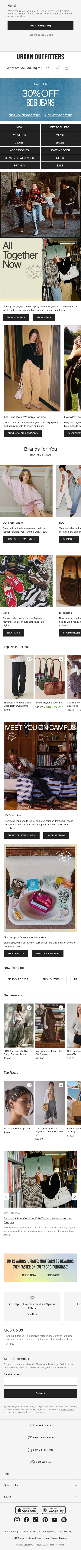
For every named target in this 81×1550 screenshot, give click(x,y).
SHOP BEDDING (56, 835)
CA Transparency (47, 1531)
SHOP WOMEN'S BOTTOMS (23, 433)
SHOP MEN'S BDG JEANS (58, 115)
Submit (40, 1393)
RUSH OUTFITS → (53, 979)
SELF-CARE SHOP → (19, 979)
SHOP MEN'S (44, 317)
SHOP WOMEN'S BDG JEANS (24, 115)
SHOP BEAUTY (16, 953)
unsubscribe (27, 1412)
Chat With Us (43, 1462)
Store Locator (43, 1425)
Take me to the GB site (40, 35)
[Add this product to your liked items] (29, 659)
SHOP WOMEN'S (16, 317)
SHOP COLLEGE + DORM (22, 835)
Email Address (12, 1374)
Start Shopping (40, 25)
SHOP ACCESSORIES (48, 953)
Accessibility (66, 1531)
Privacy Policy (11, 1531)
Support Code (34, 1538)
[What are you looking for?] (48, 68)
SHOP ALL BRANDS (40, 454)
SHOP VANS (13, 632)
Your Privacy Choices (56, 1538)
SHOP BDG (69, 539)
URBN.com (19, 1538)
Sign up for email (43, 1437)
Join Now (32, 1314)
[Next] (73, 1197)
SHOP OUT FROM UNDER (21, 539)
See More (9, 1344)
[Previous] (7, 1197)
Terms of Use (28, 1531)
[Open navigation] (75, 68)
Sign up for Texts (43, 1450)
